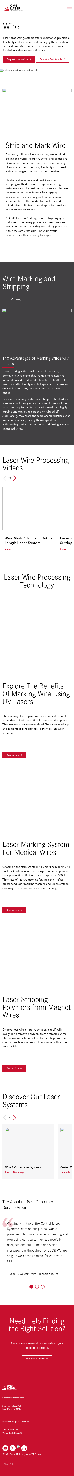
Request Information (17, 59)
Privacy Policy (9, 1464)
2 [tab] (37, 1287)
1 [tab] (31, 1287)
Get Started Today (35, 1359)
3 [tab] (43, 1287)
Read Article (12, 755)
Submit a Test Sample (51, 59)
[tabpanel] (36, 371)
